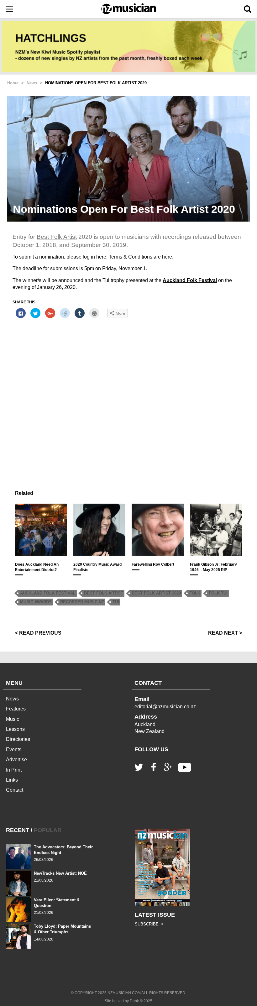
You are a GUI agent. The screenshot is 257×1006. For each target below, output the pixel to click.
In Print (14, 770)
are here (163, 256)
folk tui (218, 593)
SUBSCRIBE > (149, 924)
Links (12, 780)
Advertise (16, 759)
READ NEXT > (225, 633)
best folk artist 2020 (156, 593)
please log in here (86, 256)
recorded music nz (82, 602)
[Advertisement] (128, 393)
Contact (14, 790)
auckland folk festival (48, 593)
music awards (36, 602)
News (12, 698)
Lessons (15, 729)
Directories (18, 739)
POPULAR (47, 830)
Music (12, 719)
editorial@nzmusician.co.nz (165, 706)
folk (194, 593)
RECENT (17, 830)
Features (16, 708)
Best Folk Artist (57, 236)
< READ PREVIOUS (38, 633)
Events (13, 749)
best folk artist (103, 593)
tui (116, 602)
